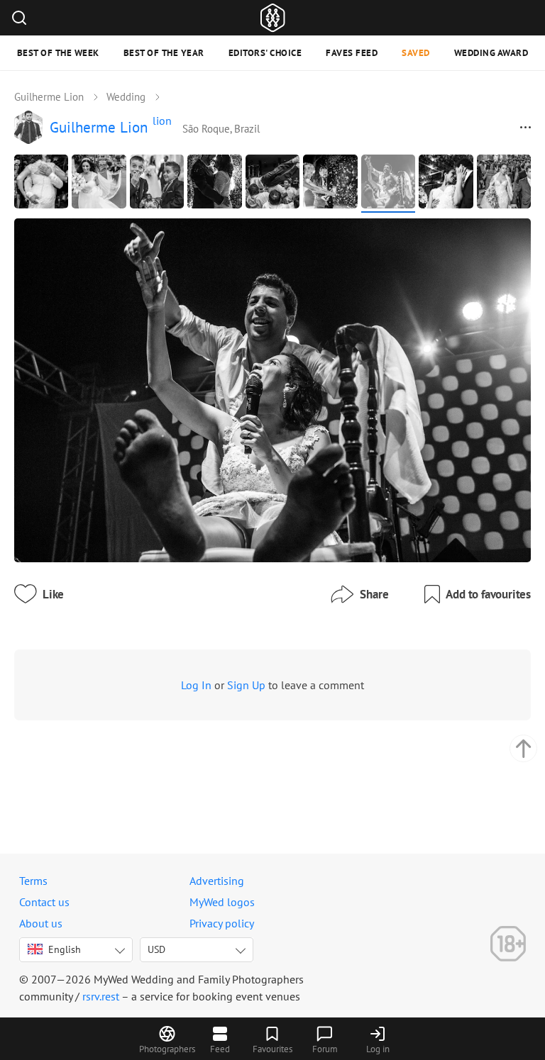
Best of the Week (58, 53)
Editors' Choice (265, 53)
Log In (196, 685)
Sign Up (246, 685)
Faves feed (352, 53)
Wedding (125, 97)
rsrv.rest (100, 996)
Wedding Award (491, 53)
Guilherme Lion (49, 97)
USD (156, 949)
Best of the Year (163, 53)
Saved (416, 53)
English (64, 949)
